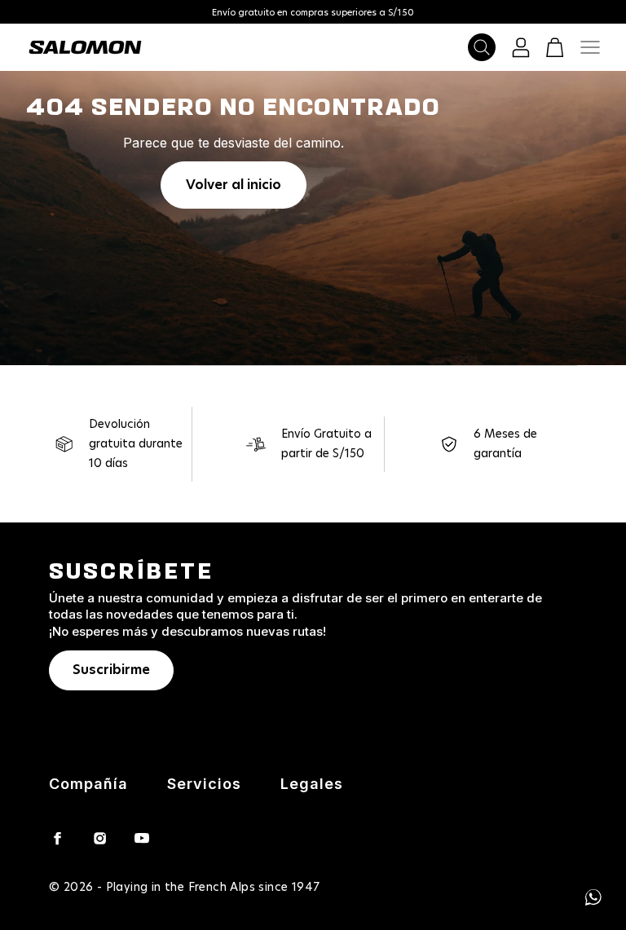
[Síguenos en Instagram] (99, 838)
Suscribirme (111, 670)
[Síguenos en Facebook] (57, 838)
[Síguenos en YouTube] (142, 838)
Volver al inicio (233, 185)
